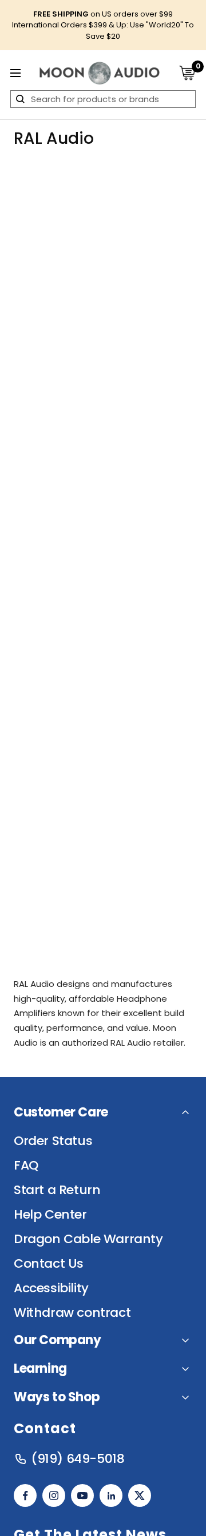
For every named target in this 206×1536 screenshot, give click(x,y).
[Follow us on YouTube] (82, 1495)
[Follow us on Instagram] (53, 1495)
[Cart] (187, 72)
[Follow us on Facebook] (25, 1495)
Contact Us (49, 1264)
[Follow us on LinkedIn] (111, 1495)
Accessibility (51, 1288)
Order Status (53, 1141)
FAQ (26, 1166)
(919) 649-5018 (77, 1459)
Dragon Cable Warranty (88, 1239)
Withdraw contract (72, 1313)
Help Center (50, 1215)
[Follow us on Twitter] (139, 1495)
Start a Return (57, 1190)
